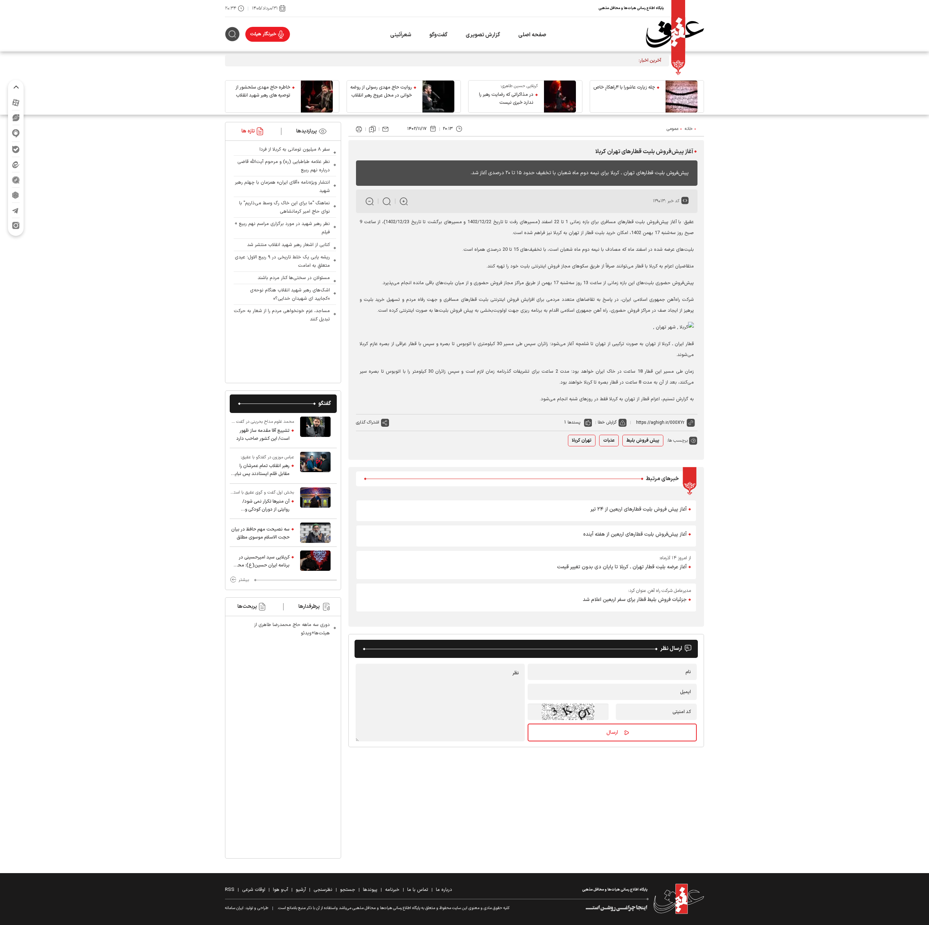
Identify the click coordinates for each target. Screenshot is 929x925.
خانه (689, 129)
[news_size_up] (403, 201)
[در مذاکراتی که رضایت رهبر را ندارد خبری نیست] (560, 96)
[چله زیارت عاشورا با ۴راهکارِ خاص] (681, 96)
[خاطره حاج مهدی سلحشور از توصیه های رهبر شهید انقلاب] (317, 96)
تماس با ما (417, 889)
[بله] (16, 149)
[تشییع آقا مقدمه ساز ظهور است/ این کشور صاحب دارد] (315, 430)
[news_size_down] (369, 201)
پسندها (574, 422)
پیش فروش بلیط (642, 440)
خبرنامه (392, 889)
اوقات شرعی (253, 889)
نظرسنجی (323, 889)
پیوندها (370, 889)
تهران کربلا (582, 440)
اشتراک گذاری (367, 422)
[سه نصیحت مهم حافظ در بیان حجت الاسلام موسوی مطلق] (315, 533)
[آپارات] (16, 102)
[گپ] (16, 180)
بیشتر (243, 580)
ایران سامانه (234, 908)
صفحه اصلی (532, 35)
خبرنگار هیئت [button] (263, 34)
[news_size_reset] (386, 201)
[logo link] (675, 34)
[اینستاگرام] (16, 225)
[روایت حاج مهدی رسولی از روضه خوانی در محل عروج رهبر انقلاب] (438, 96)
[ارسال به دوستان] (385, 129)
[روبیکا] (16, 195)
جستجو (347, 889)
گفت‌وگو (438, 35)
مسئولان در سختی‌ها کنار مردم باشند (294, 278)
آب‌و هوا (280, 889)
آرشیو (301, 889)
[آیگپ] (16, 133)
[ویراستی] (16, 117)
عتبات (609, 440)
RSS (229, 889)
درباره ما (444, 889)
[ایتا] (16, 164)
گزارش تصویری (483, 35)
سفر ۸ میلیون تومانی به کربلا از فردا (294, 149)
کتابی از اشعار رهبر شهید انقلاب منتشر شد (288, 245)
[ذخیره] (372, 129)
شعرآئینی (400, 35)
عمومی (673, 129)
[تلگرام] (16, 210)
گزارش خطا (607, 422)
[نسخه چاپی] (359, 129)
